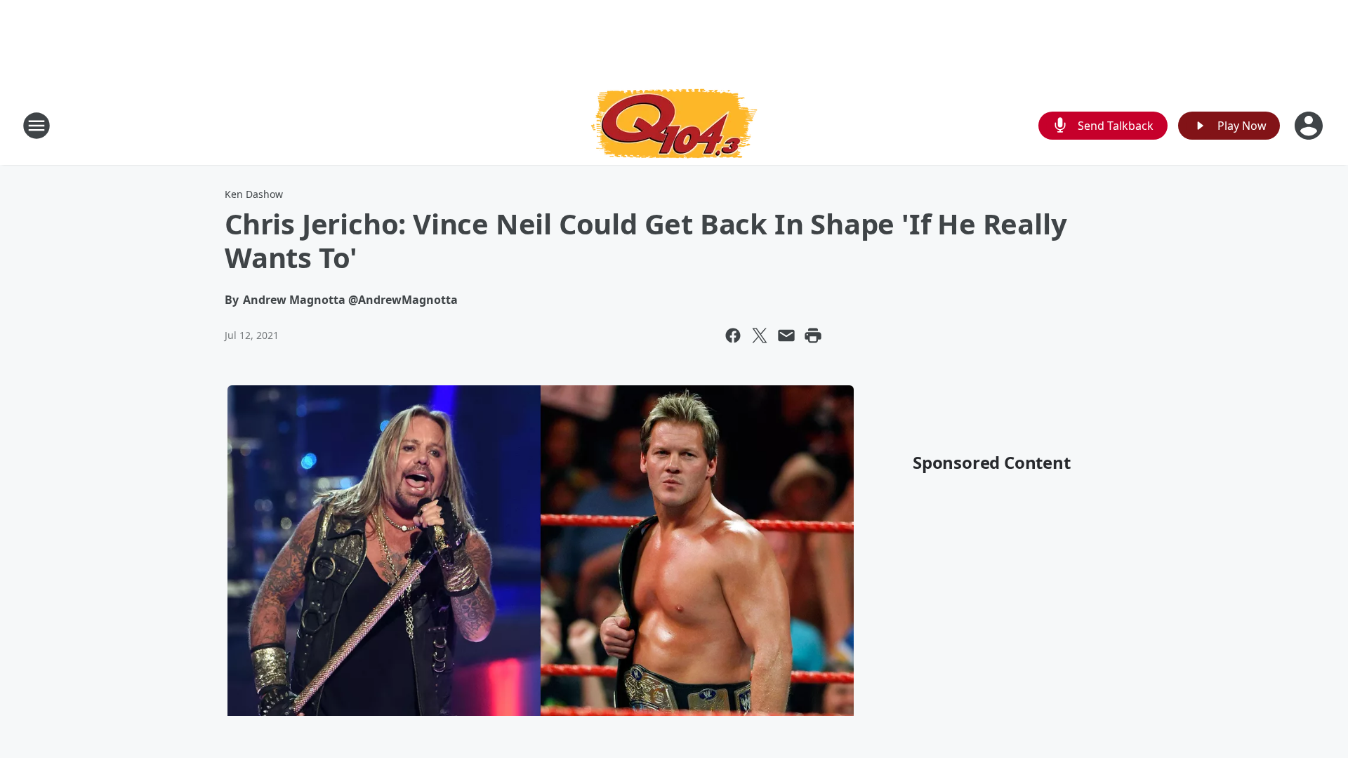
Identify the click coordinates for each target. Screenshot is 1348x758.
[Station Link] (674, 125)
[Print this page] (813, 335)
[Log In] (1310, 126)
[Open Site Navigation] (36, 126)
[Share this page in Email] (786, 335)
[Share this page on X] (759, 335)
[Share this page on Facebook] (733, 335)
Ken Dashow (254, 194)
